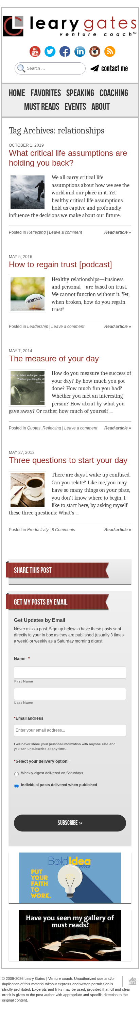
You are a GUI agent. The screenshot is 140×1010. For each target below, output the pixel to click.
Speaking (80, 93)
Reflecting (36, 232)
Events (75, 106)
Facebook (65, 51)
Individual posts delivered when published (59, 785)
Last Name (23, 702)
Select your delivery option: (41, 761)
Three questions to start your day (68, 460)
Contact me (114, 68)
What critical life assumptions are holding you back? (68, 157)
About (100, 106)
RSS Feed (110, 51)
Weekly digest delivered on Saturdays (52, 773)
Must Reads (41, 106)
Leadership (37, 326)
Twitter (50, 51)
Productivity (38, 529)
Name (22, 658)
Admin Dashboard (130, 981)
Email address (28, 718)
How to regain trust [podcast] (60, 264)
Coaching (114, 93)
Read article (116, 232)
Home (17, 93)
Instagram (95, 51)
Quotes (33, 428)
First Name (23, 681)
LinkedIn (80, 51)
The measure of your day (54, 358)
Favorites (46, 93)
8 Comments (63, 529)
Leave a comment (65, 232)
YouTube (35, 51)
